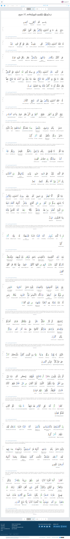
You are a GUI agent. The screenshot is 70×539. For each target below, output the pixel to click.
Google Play (57, 526)
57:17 (3, 403)
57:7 (3, 125)
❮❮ (24, 8)
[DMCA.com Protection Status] (61, 537)
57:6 (3, 111)
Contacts (3, 527)
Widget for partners (16, 524)
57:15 (3, 351)
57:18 (3, 423)
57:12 (3, 254)
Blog (2, 530)
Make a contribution (5, 528)
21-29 (37, 8)
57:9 (3, 170)
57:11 (3, 233)
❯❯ (45, 8)
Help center (14, 528)
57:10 (3, 193)
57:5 (3, 97)
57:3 (3, 54)
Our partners (15, 525)
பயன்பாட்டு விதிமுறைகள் (42, 537)
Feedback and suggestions (17, 527)
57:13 (3, 284)
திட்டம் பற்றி (3, 524)
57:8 (3, 148)
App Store (64, 526)
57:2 (3, 41)
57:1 (3, 27)
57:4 (3, 69)
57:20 (3, 477)
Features (3, 525)
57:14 (3, 318)
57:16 (3, 373)
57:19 (3, 446)
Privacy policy (49, 537)
